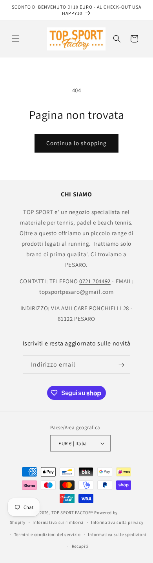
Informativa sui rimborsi (58, 522)
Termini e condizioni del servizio (47, 534)
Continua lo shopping (76, 143)
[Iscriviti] (121, 365)
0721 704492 (95, 281)
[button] (15, 38)
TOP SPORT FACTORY (72, 512)
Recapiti (80, 546)
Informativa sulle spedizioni (117, 534)
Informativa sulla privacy (117, 522)
